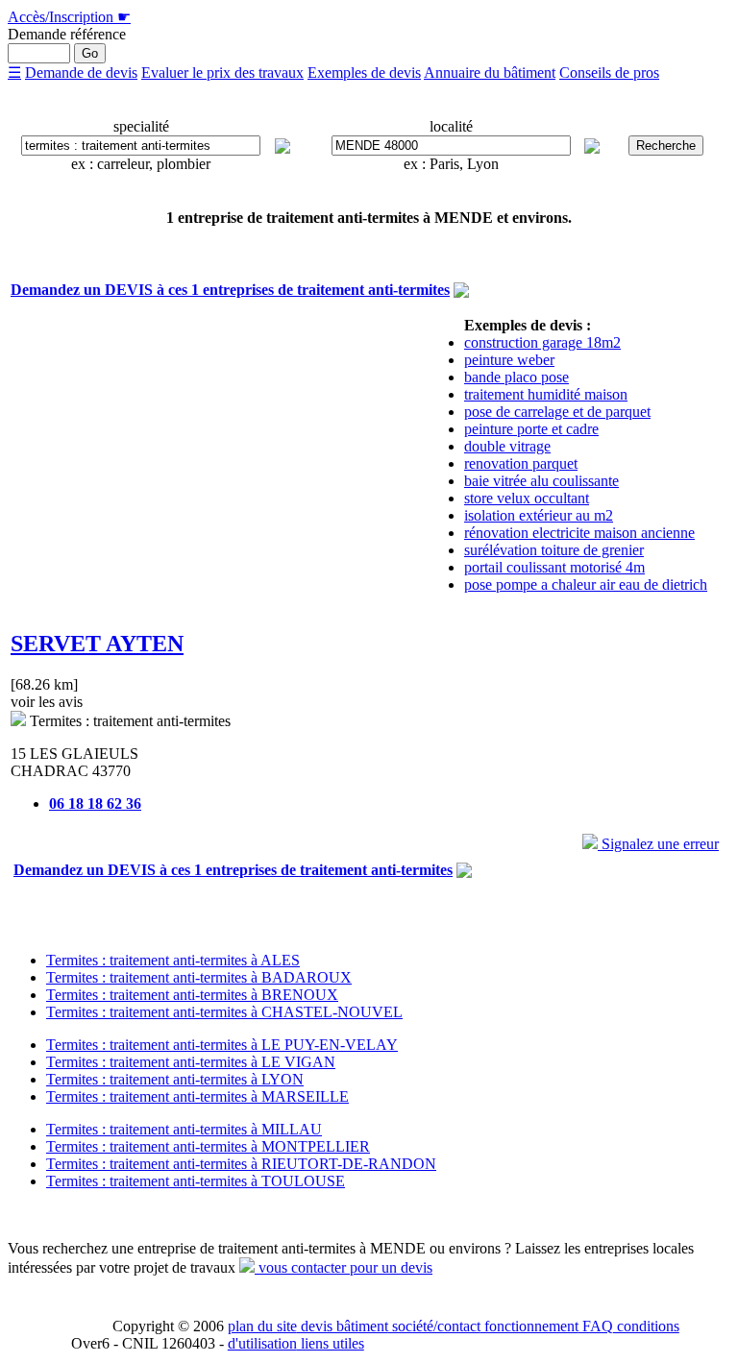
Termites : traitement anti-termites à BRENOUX (192, 994)
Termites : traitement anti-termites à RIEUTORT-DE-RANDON (241, 1164)
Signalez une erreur (658, 844)
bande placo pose (516, 377)
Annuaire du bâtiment (489, 72)
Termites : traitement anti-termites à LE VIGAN (190, 1062)
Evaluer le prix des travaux (222, 72)
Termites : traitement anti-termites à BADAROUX (199, 977)
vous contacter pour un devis (343, 1267)
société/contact (434, 1326)
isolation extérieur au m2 (538, 515)
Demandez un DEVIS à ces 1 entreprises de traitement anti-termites (230, 289)
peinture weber (509, 360)
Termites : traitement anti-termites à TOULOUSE (195, 1181)
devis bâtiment (342, 1326)
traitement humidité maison (545, 394)
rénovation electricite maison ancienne (579, 532)
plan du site (262, 1326)
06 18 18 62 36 (95, 803)
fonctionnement (529, 1326)
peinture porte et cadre (531, 429)
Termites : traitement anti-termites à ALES (173, 960)
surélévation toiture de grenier (554, 550)
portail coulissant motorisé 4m (554, 567)
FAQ (595, 1326)
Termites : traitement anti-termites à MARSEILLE (197, 1096)
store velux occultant (526, 498)
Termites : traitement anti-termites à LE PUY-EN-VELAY (222, 1044)
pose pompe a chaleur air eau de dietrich (585, 584)
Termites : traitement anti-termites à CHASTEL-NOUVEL (224, 1012)
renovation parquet (521, 463)
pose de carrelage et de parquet (557, 411)
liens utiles (330, 1343)
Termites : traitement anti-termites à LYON (175, 1079)
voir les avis (47, 702)
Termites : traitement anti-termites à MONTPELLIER (208, 1146)
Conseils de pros (609, 72)
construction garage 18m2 (542, 342)
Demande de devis (81, 72)
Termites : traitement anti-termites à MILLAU (184, 1129)
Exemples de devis (364, 72)
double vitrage (507, 446)
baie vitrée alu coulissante (541, 481)
